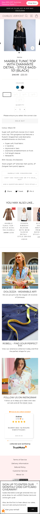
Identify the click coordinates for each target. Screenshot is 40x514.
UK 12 (15, 94)
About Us (20, 474)
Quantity (20, 105)
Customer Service (20, 471)
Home (19, 57)
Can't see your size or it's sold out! (20, 178)
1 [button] (19, 52)
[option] (20, 10)
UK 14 (24, 94)
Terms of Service (20, 460)
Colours (20, 83)
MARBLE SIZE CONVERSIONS (20, 173)
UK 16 (33, 94)
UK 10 (7, 94)
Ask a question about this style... (19, 184)
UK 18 (20, 100)
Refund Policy (20, 467)
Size (20, 90)
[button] (17, 87)
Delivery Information (20, 463)
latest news (27, 403)
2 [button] (21, 52)
